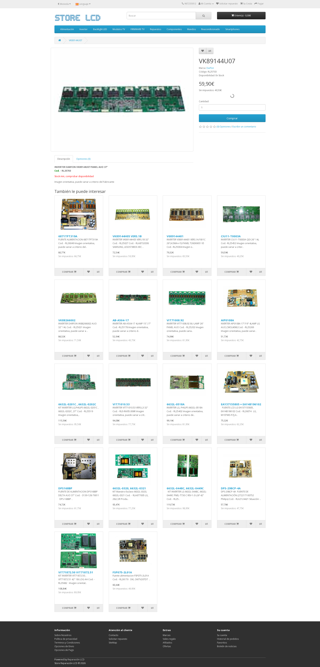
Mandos (191, 29)
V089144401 (175, 236)
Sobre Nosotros (62, 635)
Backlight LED (100, 29)
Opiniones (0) (83, 158)
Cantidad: (204, 101)
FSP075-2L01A (122, 572)
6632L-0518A (175, 404)
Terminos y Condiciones (67, 642)
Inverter (83, 29)
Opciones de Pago (64, 650)
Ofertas (167, 646)
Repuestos (155, 29)
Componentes (174, 29)
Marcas (166, 635)
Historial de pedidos (228, 638)
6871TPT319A (67, 236)
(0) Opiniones (223, 126)
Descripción (63, 158)
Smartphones (232, 29)
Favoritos (222, 642)
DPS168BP (65, 488)
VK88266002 (66, 320)
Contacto (113, 635)
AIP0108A (227, 320)
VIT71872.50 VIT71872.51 (75, 572)
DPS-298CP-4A (231, 488)
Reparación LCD (76, 659)
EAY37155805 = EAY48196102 (241, 404)
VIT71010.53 (121, 404)
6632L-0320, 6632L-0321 (129, 488)
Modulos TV (119, 29)
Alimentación (67, 29)
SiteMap (113, 642)
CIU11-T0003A (231, 236)
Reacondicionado (210, 29)
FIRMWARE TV (137, 29)
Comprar (232, 118)
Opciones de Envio (64, 646)
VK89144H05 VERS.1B (127, 236)
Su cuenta (222, 635)
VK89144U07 (75, 40)
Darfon (210, 68)
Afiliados (167, 642)
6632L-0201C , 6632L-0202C (77, 404)
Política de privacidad (65, 638)
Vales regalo (169, 638)
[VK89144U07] (122, 100)
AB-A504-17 (121, 320)
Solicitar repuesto (118, 638)
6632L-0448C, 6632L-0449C (185, 488)
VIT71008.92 (175, 320)
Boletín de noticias (226, 646)
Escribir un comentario (244, 126)
